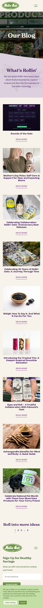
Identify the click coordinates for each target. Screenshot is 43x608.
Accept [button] (22, 602)
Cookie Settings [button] (10, 602)
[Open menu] (35, 5)
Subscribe (12, 584)
